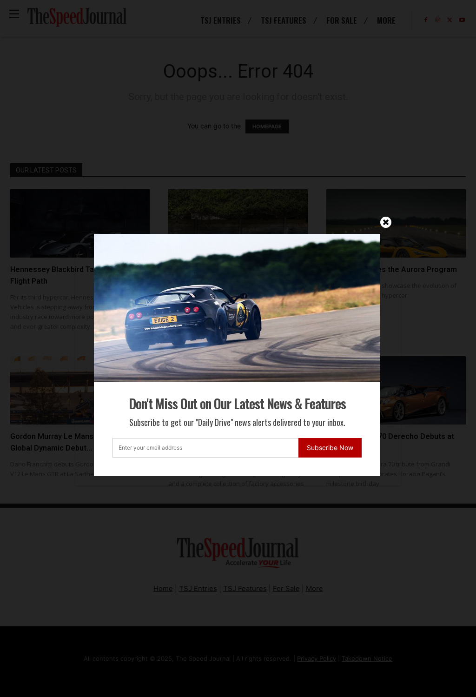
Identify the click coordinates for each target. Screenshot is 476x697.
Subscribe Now (330, 447)
